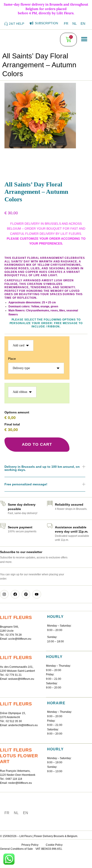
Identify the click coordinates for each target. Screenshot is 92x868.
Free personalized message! (25, 484)
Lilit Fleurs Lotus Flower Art (19, 756)
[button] (84, 39)
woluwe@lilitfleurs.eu (21, 678)
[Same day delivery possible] (3, 503)
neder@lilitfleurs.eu (20, 782)
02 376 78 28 (14, 634)
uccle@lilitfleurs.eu (19, 638)
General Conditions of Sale (16, 848)
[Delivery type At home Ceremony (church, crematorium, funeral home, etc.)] (36, 369)
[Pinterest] (26, 594)
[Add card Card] (20, 346)
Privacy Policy (29, 844)
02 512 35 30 (14, 721)
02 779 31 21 (14, 674)
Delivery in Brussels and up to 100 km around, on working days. (42, 468)
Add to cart (37, 444)
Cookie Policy (54, 844)
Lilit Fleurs (16, 617)
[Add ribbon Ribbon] (22, 393)
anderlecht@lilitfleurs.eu (23, 725)
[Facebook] (15, 594)
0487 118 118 (14, 778)
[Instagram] (4, 594)
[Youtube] (36, 594)
